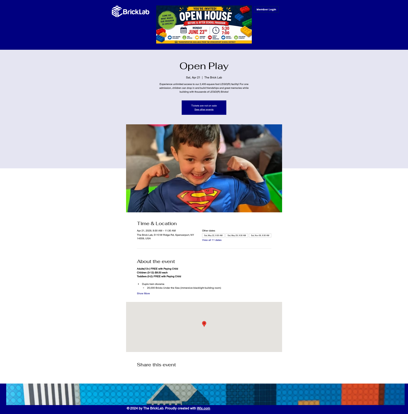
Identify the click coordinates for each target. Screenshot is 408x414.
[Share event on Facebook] (138, 373)
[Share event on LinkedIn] (154, 373)
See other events (204, 109)
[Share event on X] (146, 373)
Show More (143, 293)
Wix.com (203, 408)
